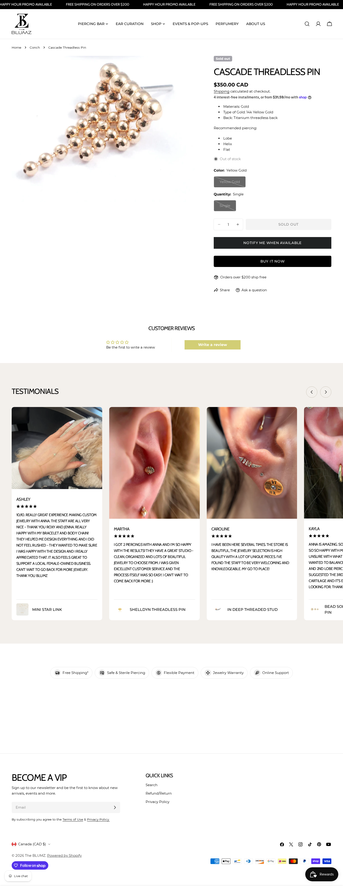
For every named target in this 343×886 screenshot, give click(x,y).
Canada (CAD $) (32, 844)
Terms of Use (73, 819)
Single (228, 207)
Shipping (221, 91)
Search (152, 785)
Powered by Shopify (64, 855)
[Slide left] (311, 392)
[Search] (307, 24)
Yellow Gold (233, 183)
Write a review (212, 344)
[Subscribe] (115, 807)
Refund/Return (159, 793)
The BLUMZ (35, 855)
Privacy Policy (157, 802)
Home (16, 47)
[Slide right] (325, 392)
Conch (35, 47)
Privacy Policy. (98, 819)
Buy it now (272, 261)
